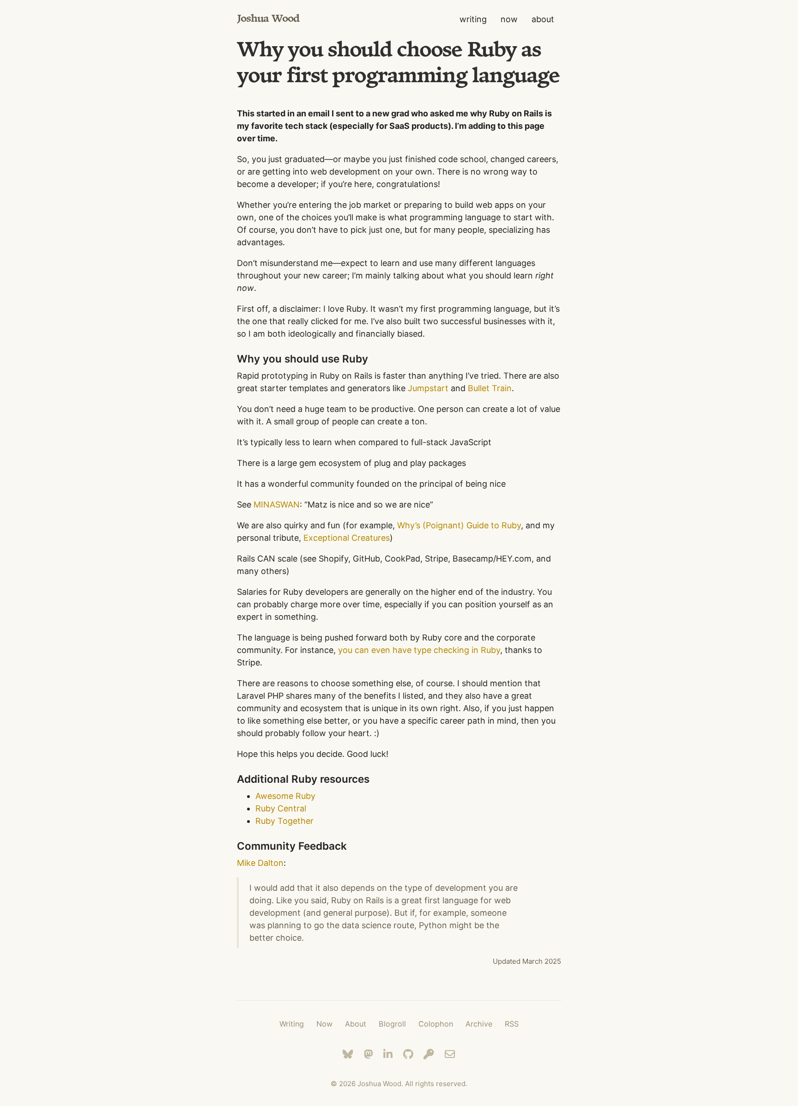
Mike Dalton (260, 863)
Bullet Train (490, 388)
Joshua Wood (268, 19)
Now (324, 1023)
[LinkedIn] (388, 1054)
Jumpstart (428, 388)
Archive (479, 1023)
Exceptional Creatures (346, 538)
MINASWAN (277, 504)
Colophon (435, 1023)
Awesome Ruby (285, 796)
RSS (512, 1023)
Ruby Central (280, 808)
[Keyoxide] (428, 1054)
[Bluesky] (348, 1054)
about (543, 19)
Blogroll (392, 1023)
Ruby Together (284, 821)
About (355, 1023)
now (509, 19)
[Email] (450, 1054)
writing (473, 19)
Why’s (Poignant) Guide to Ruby (459, 525)
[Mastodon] (368, 1054)
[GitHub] (408, 1054)
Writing (291, 1023)
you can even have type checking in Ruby (419, 650)
